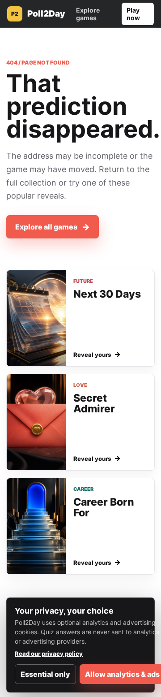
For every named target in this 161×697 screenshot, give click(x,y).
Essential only (45, 674)
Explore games (88, 14)
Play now (133, 14)
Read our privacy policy (49, 653)
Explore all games (52, 227)
